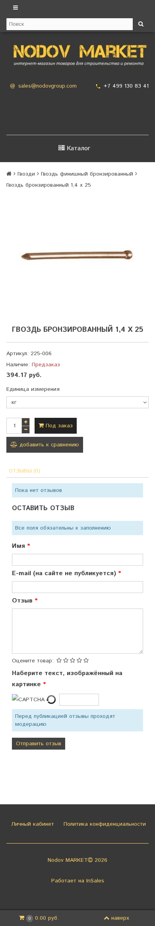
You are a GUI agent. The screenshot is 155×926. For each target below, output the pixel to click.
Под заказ (58, 426)
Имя (19, 546)
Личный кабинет (31, 824)
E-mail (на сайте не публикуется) (65, 573)
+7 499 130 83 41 (126, 86)
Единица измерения (33, 389)
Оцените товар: (33, 661)
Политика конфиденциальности (104, 824)
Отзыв (23, 600)
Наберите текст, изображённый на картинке (67, 679)
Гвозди (26, 174)
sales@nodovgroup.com (47, 86)
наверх (120, 918)
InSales (95, 881)
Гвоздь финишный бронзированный (87, 174)
